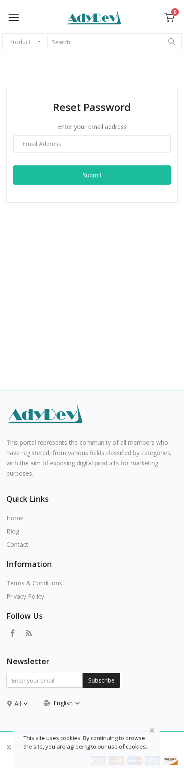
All (19, 703)
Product (20, 42)
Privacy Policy (25, 596)
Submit (92, 175)
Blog (12, 531)
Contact (17, 544)
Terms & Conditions (34, 583)
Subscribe (101, 680)
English (63, 703)
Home (15, 518)
